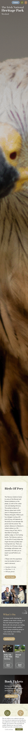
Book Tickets (10, 696)
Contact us (8, 639)
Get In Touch (10, 577)
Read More (8, 665)
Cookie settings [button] (9, 729)
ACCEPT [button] (19, 729)
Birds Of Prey (14, 488)
